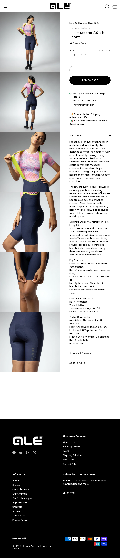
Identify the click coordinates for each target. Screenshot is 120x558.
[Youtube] (20, 452)
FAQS (66, 450)
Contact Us (69, 442)
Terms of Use (19, 515)
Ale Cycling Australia (30, 546)
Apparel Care (77, 362)
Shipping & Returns (80, 353)
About (15, 480)
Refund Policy (70, 464)
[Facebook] (14, 452)
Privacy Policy (19, 520)
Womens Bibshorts (79, 28)
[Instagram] (27, 452)
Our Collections (20, 489)
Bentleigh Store (71, 446)
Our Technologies (22, 498)
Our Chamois (19, 493)
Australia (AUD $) (20, 538)
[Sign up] (106, 493)
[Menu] (5, 6)
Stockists (17, 506)
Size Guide (105, 50)
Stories (16, 485)
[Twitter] (34, 452)
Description (75, 135)
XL (81, 55)
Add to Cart (90, 80)
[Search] (107, 6)
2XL (87, 55)
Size (90, 50)
